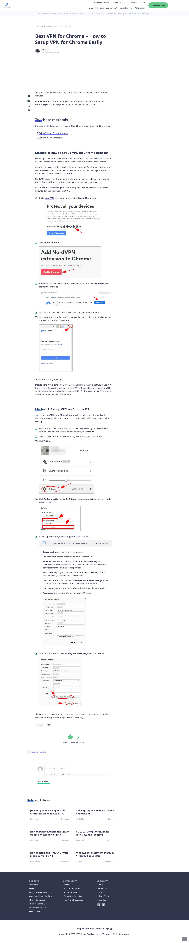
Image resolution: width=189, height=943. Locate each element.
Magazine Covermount (73, 888)
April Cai (79, 861)
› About (99, 884)
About (133, 2)
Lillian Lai (45, 50)
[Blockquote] (63, 774)
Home (90, 8)
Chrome (40, 725)
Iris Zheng (34, 840)
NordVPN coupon (48, 187)
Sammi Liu (34, 819)
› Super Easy (101, 900)
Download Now (158, 5)
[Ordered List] (57, 774)
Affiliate (67, 884)
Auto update (140, 8)
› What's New (101, 888)
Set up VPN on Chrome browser (53, 133)
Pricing (115, 2)
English (80, 928)
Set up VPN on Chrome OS (51, 137)
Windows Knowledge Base (41, 896)
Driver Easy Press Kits (73, 896)
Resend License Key (38, 904)
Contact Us (34, 884)
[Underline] (52, 774)
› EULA (99, 892)
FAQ (32, 888)
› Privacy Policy (102, 896)
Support (123, 2)
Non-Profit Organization (74, 900)
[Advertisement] (94, 69)
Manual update (126, 8)
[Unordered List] (60, 774)
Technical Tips (65, 26)
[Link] (68, 774)
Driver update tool (101, 2)
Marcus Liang (35, 861)
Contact (143, 2)
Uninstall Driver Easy (38, 907)
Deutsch (90, 928)
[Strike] (54, 774)
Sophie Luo (80, 840)
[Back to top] (184, 939)
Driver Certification (38, 900)
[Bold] (46, 774)
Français (100, 928)
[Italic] (49, 774)
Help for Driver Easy (38, 892)
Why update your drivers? (106, 8)
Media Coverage (70, 892)
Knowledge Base (52, 26)
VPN (48, 725)
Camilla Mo (80, 819)
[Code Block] (65, 774)
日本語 (109, 928)
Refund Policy (36, 911)
